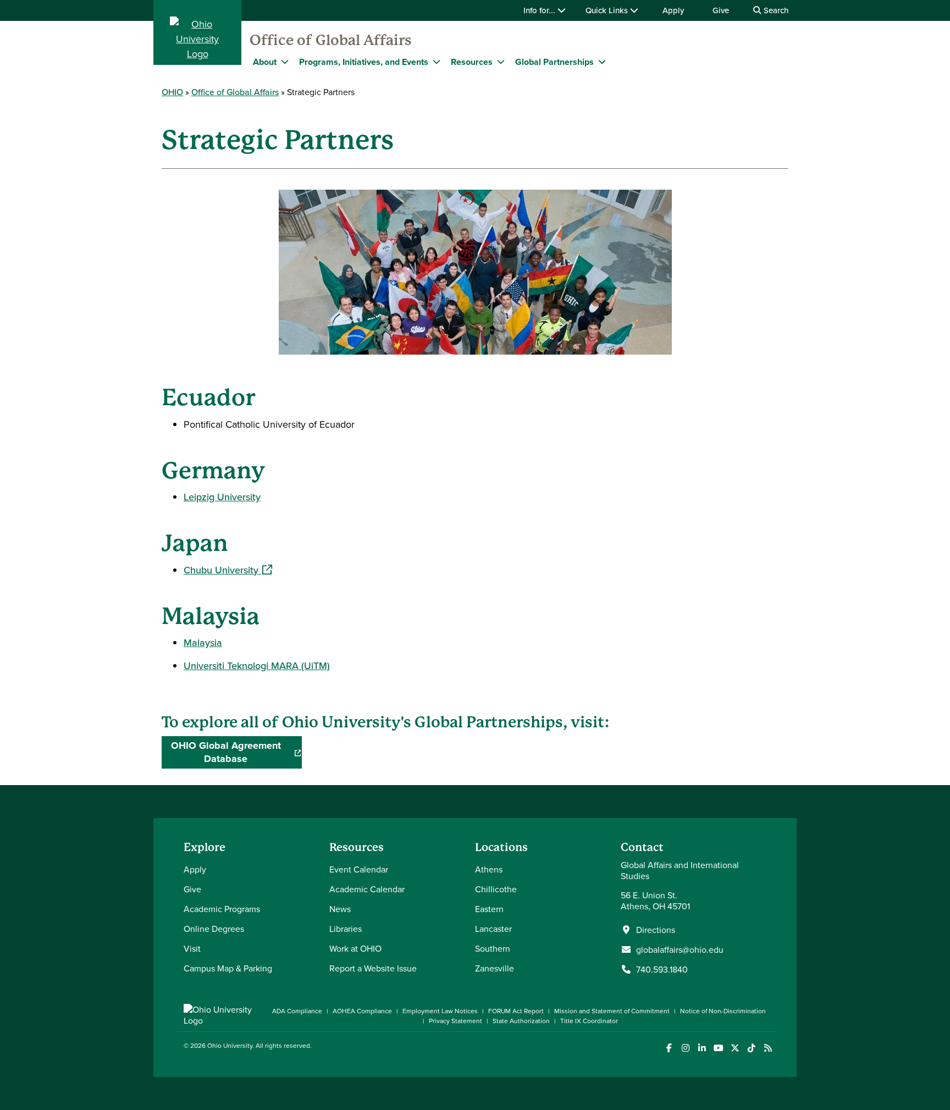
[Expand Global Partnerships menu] (602, 62)
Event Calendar (358, 869)
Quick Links (608, 10)
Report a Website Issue (373, 968)
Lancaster (493, 929)
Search (774, 10)
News (340, 909)
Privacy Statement (455, 1020)
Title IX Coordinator (589, 1020)
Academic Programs (222, 909)
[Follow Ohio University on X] (735, 1048)
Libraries (345, 929)
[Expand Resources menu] (501, 62)
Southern (492, 948)
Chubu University (228, 570)
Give (720, 10)
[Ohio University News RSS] (768, 1048)
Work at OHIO (355, 948)
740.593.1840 (662, 969)
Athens (488, 869)
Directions (655, 929)
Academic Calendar (367, 889)
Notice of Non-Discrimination (723, 1010)
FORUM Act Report (516, 1010)
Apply (673, 10)
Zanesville (494, 968)
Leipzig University (222, 497)
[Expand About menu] (285, 62)
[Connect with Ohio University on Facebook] (669, 1048)
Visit (192, 948)
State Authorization (521, 1020)
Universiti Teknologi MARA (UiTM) (257, 665)
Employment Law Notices (440, 1010)
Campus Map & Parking (228, 968)
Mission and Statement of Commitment (612, 1010)
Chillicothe (496, 889)
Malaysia (203, 642)
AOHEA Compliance (362, 1010)
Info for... (540, 10)
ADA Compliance (297, 1010)
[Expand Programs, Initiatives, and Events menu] (436, 62)
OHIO (172, 92)
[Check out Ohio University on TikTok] (751, 1048)
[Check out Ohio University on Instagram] (685, 1048)
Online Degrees (214, 929)
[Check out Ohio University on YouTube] (718, 1048)
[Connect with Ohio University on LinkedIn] (702, 1048)
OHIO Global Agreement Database (236, 752)
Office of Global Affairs (331, 40)
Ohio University (229, 1045)
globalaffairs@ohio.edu (679, 949)
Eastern (489, 909)
